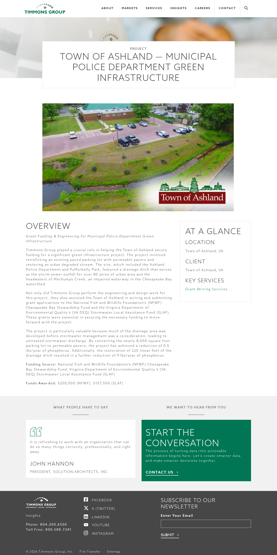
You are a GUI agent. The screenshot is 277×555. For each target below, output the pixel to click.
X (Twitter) (103, 509)
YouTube (101, 525)
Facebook (102, 500)
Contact (227, 8)
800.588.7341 (58, 529)
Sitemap (113, 551)
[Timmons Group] (45, 9)
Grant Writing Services (206, 289)
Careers (202, 8)
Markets (130, 8)
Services (154, 8)
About (107, 8)
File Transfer (90, 551)
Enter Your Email (177, 515)
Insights (178, 8)
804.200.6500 (53, 524)
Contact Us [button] (159, 472)
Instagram (103, 533)
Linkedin (101, 517)
